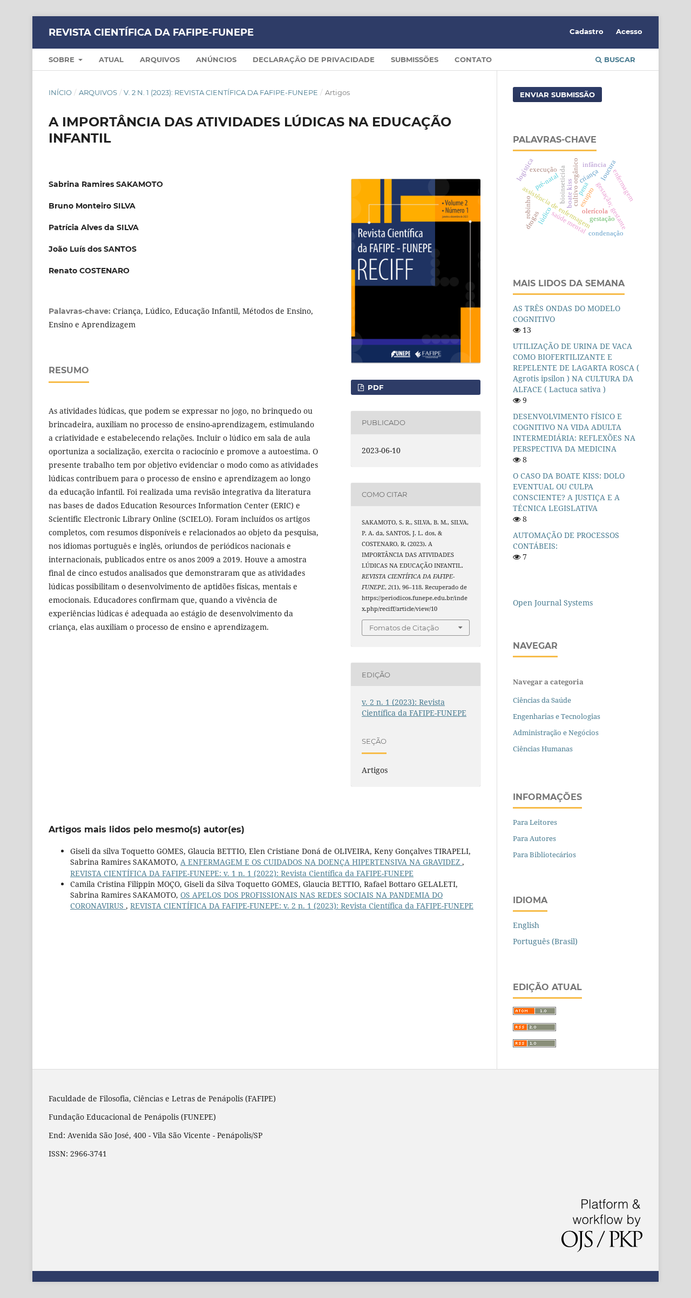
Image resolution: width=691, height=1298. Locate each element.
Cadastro (587, 31)
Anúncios (216, 59)
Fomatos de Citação (404, 627)
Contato (473, 59)
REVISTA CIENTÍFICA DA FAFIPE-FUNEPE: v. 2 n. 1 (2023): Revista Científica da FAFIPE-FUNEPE (301, 905)
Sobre (63, 59)
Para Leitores (535, 822)
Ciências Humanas (543, 749)
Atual (111, 59)
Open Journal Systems (553, 602)
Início (60, 92)
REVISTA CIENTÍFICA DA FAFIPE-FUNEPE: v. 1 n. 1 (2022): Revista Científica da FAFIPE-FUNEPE (242, 873)
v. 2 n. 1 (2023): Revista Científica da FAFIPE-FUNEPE (221, 92)
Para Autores (534, 838)
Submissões (414, 59)
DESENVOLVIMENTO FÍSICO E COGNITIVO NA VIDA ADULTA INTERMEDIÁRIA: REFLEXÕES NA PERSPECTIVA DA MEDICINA (574, 432)
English (526, 925)
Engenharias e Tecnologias (556, 716)
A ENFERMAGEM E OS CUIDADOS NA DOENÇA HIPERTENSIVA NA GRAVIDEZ (321, 862)
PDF (374, 387)
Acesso (629, 31)
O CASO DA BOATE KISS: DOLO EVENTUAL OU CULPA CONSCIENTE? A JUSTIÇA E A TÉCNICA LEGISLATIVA (569, 491)
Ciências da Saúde (542, 700)
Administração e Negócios (556, 732)
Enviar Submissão (557, 94)
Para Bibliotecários (544, 854)
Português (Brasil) (545, 941)
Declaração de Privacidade (314, 59)
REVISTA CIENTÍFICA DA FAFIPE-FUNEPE (151, 32)
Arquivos (160, 59)
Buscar (618, 59)
